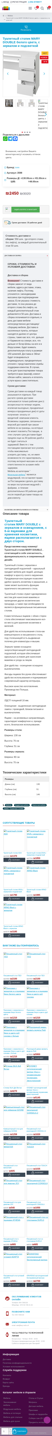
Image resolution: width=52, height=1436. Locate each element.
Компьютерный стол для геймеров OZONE (13, 1130)
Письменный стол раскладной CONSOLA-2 (36, 1130)
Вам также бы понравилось (21, 945)
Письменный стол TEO (12, 976)
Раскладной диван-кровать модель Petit (37, 1050)
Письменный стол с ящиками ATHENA (11, 1240)
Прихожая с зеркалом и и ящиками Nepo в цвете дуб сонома (37, 1012)
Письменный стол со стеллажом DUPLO (35, 1240)
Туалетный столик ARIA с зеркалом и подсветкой (13, 891)
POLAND (17, 167)
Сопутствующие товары (19, 823)
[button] (8, 73)
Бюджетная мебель (22, 805)
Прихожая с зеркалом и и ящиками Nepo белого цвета (13, 1012)
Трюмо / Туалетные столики (13, 808)
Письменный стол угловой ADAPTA (13, 1277)
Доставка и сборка (12, 256)
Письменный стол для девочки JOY (12, 1203)
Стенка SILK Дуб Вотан (12, 1088)
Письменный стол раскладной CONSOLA (36, 1203)
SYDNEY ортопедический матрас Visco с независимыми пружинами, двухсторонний (37, 1091)
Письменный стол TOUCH (37, 1166)
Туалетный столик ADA (12, 853)
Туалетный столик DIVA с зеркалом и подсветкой (36, 854)
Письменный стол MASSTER (10, 1167)
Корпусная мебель (39, 805)
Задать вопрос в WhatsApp (25, 209)
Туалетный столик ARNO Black (36, 891)
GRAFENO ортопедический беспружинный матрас (37, 1277)
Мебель (10, 15)
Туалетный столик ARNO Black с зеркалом (13, 927)
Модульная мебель (16, 475)
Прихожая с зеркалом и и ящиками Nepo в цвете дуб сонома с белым (14, 1051)
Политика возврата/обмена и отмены (21, 510)
